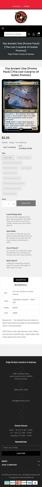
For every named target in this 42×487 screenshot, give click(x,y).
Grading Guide (25, 148)
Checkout (16, 6)
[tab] (21, 280)
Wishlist (26, 6)
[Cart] (38, 34)
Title (3, 153)
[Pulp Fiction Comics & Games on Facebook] (16, 2)
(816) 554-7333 (21, 389)
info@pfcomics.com (21, 400)
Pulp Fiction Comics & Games (21, 54)
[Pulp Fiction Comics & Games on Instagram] (21, 2)
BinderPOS (29, 477)
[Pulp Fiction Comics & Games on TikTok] (25, 2)
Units (4, 199)
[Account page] (34, 34)
